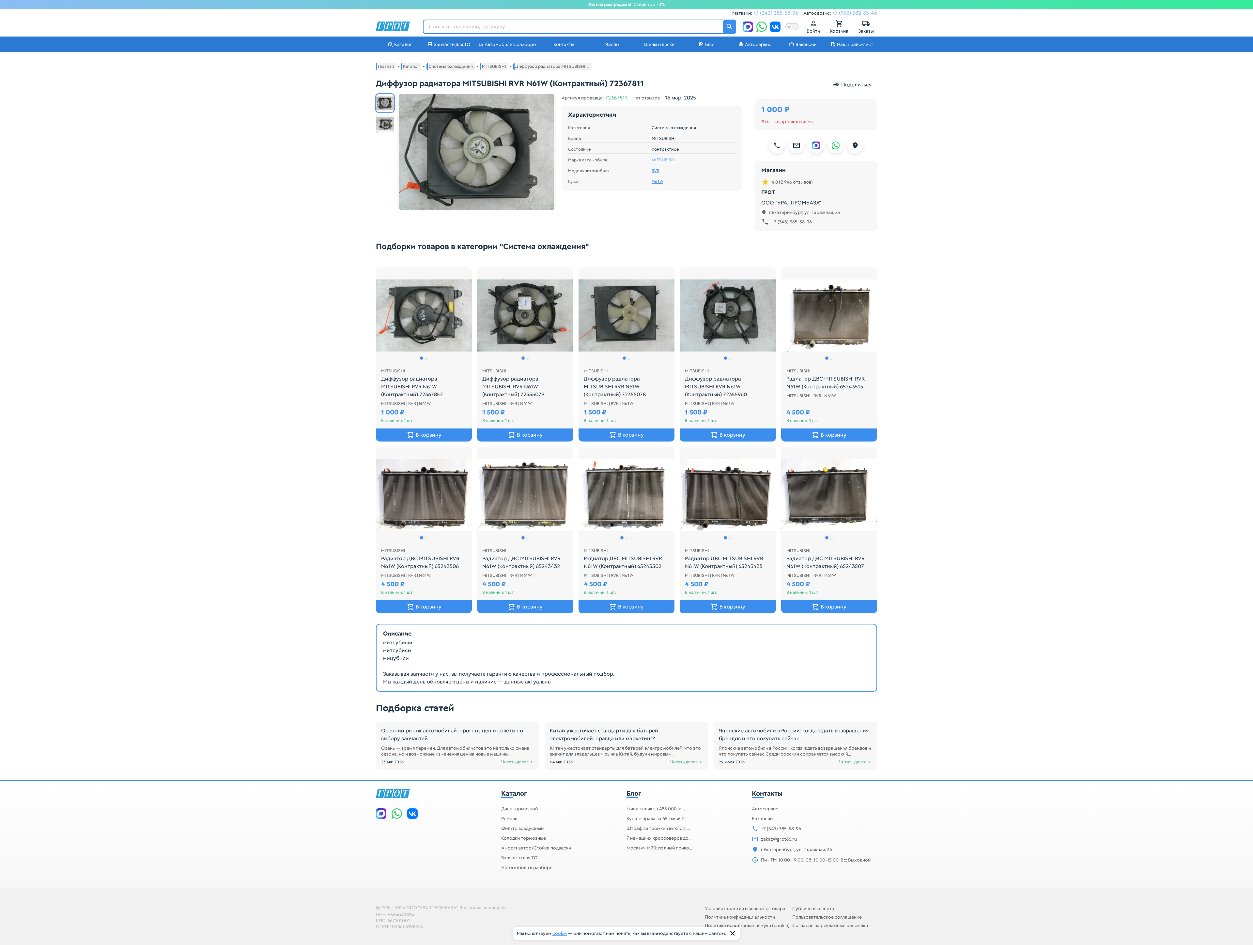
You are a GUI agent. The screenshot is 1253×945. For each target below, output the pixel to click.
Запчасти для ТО (519, 858)
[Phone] (777, 145)
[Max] (748, 27)
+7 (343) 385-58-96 (775, 12)
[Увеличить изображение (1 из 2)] (476, 152)
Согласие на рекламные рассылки (830, 925)
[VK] (775, 27)
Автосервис (765, 809)
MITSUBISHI (664, 160)
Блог (633, 793)
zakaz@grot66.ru (779, 839)
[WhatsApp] (761, 27)
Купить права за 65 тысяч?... (656, 818)
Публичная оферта (813, 908)
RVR (655, 170)
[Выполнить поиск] (729, 27)
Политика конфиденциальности (740, 917)
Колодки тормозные (523, 838)
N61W (657, 181)
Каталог (514, 793)
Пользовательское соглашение (827, 917)
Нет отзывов (646, 98)
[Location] (855, 145)
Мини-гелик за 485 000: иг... (656, 809)
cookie (559, 933)
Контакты (767, 793)
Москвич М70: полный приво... (659, 848)
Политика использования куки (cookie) (747, 925)
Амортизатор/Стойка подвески (536, 848)
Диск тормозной (519, 809)
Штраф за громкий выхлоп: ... (658, 828)
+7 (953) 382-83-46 (854, 12)
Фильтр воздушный (522, 828)
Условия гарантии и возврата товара (745, 908)
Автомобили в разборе (526, 867)
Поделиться (856, 84)
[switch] (791, 26)
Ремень (509, 818)
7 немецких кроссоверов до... (658, 838)
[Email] (796, 145)
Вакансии (762, 818)
